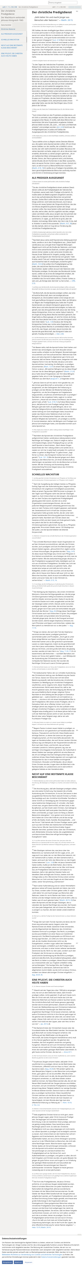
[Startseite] (3, 2)
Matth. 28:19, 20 (66, 900)
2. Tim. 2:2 (36, 1105)
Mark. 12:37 (48, 367)
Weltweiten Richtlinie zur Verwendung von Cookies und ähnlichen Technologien (32, 1254)
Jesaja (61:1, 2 (56, 379)
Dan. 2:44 (60, 334)
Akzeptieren (7, 1262)
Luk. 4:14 (56, 40)
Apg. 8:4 (53, 611)
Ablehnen (18, 1262)
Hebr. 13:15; (36, 1227)
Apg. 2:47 (70, 551)
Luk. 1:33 (49, 322)
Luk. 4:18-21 (52, 402)
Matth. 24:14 (45, 1227)
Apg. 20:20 (49, 1069)
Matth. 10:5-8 (37, 264)
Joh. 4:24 (60, 127)
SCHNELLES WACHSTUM (10, 40)
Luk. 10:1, (43, 457)
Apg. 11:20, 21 (66, 651)
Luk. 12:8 (50, 862)
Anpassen (28, 1262)
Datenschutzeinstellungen (51, 1257)
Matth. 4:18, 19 (38, 168)
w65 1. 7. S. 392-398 (9, 7)
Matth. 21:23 (69, 371)
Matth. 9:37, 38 (66, 223)
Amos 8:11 (68, 1052)
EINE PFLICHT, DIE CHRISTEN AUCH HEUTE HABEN (11, 54)
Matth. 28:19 (66, 20)
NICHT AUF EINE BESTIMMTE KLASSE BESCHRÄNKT (12, 46)
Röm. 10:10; (67, 1102)
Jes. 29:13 (44, 1024)
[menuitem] (3, 2)
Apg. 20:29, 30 (37, 975)
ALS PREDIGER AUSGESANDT (12, 34)
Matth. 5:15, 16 (51, 580)
